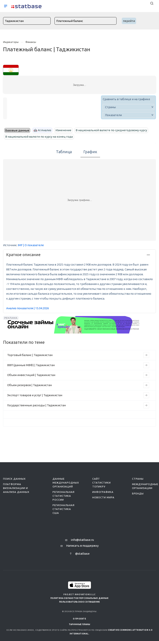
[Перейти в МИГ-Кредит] (73, 325)
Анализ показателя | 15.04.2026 (27, 308)
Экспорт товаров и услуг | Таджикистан (34, 395)
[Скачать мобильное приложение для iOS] (79, 585)
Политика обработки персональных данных (79, 598)
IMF (20, 245)
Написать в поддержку (82, 545)
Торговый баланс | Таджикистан (30, 355)
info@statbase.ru (82, 539)
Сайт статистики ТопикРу (101, 482)
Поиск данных (14, 478)
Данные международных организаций (66, 482)
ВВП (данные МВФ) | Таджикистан (31, 365)
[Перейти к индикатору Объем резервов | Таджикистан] (146, 385)
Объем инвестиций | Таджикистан (31, 375)
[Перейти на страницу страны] (11, 69)
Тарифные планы (79, 624)
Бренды (138, 493)
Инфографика (102, 492)
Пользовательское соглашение (79, 602)
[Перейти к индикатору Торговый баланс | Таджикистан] (146, 355)
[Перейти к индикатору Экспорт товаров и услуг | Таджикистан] (146, 395)
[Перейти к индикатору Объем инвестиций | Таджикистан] (146, 375)
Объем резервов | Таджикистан (29, 385)
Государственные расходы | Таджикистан (36, 405)
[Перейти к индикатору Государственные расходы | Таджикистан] (146, 405)
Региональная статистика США (63, 509)
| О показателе (33, 245)
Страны (137, 478)
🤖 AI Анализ (42, 130)
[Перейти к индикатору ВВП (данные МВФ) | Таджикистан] (146, 365)
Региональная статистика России (63, 496)
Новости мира (103, 497)
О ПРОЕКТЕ (79, 619)
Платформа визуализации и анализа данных (16, 488)
